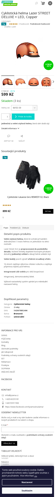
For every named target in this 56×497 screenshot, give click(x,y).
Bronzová (18, 313)
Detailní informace (9, 128)
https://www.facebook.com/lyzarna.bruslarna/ (24, 407)
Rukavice (5, 462)
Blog (3, 345)
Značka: (10, 26)
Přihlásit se (9, 443)
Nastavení (27, 482)
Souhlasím (27, 490)
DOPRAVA (5, 368)
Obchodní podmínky (9, 348)
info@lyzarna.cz (11, 395)
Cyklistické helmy (22, 304)
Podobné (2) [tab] (15, 227)
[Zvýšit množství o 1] (10, 115)
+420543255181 (12, 399)
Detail (48, 211)
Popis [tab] (6, 227)
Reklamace (6, 362)
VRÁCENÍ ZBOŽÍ (8, 372)
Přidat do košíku (25, 116)
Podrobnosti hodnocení (40, 24)
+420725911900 (12, 403)
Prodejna (5, 365)
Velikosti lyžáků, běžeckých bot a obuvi (17, 456)
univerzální (19, 316)
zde (35, 476)
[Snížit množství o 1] (10, 118)
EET (3, 358)
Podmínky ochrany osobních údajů (15, 355)
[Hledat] (36, 3)
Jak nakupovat (7, 352)
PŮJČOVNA (6, 339)
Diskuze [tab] (25, 227)
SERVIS (4, 335)
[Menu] (50, 3)
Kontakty (5, 342)
